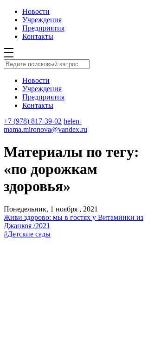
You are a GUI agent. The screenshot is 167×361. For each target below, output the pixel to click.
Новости (36, 11)
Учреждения (42, 20)
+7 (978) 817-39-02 (33, 121)
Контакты (37, 36)
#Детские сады (27, 234)
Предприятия (43, 28)
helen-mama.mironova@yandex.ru (45, 125)
